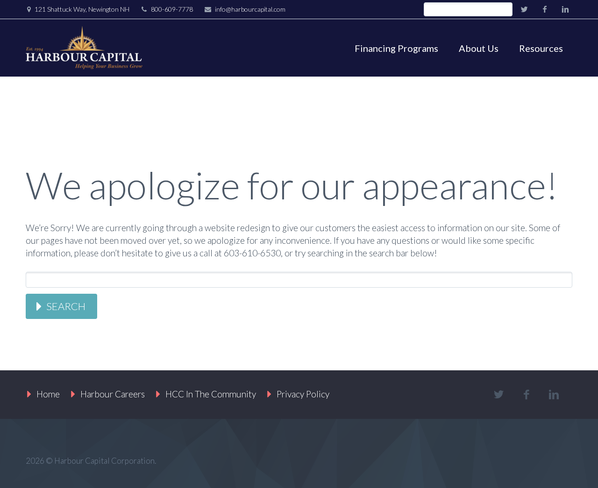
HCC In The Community (210, 394)
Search (65, 306)
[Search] (505, 9)
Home (48, 394)
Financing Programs (396, 48)
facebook (545, 9)
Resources (541, 48)
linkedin (565, 9)
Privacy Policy (303, 394)
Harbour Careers (112, 394)
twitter (524, 9)
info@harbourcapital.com (250, 9)
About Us (478, 48)
